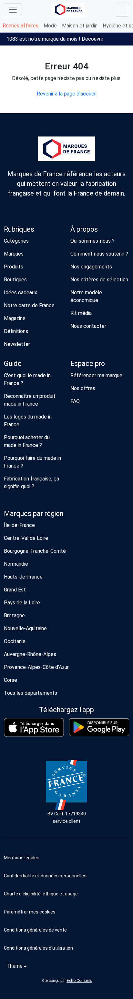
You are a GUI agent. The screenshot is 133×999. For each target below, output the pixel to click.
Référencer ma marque (96, 375)
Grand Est (15, 590)
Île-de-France (19, 525)
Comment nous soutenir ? (99, 254)
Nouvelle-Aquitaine (25, 628)
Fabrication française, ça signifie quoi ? (31, 482)
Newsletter (17, 344)
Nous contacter (88, 326)
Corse (10, 680)
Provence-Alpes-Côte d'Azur (36, 667)
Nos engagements (91, 267)
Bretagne (14, 615)
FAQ (75, 401)
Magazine (15, 318)
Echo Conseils (79, 980)
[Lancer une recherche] (122, 10)
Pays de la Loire (22, 603)
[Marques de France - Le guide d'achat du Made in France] (68, 9)
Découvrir (92, 39)
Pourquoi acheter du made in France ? (27, 441)
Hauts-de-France (23, 577)
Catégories (16, 241)
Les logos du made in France (28, 421)
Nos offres (82, 388)
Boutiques (15, 280)
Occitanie (15, 641)
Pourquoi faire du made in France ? (32, 462)
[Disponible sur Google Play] (99, 727)
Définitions (16, 331)
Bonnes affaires (20, 26)
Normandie (16, 564)
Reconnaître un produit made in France (30, 400)
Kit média (81, 313)
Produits (13, 267)
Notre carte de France (29, 305)
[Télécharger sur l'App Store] (34, 727)
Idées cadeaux (20, 292)
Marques (14, 254)
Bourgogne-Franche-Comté (35, 551)
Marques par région (33, 514)
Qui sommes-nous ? (92, 241)
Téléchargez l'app (66, 710)
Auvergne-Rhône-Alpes (30, 654)
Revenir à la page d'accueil (67, 94)
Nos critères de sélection (99, 280)
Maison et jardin (79, 26)
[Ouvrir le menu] (13, 9)
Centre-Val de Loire (26, 538)
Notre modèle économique (86, 296)
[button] (66, 911)
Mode (50, 26)
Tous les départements (30, 693)
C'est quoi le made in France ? (27, 379)
